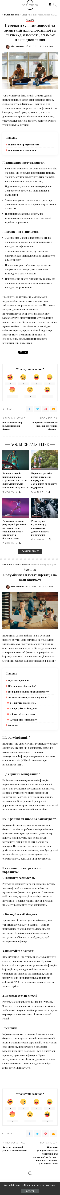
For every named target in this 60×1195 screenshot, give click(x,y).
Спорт (30, 20)
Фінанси (30, 570)
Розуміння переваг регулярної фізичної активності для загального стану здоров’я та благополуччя (14, 529)
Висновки (13, 725)
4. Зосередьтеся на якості (23, 719)
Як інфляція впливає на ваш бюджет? (28, 691)
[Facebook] (29, 409)
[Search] (54, 5)
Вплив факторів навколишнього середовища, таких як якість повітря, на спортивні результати (15, 480)
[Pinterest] (45, 409)
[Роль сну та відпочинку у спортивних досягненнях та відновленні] (44, 508)
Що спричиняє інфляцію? (22, 686)
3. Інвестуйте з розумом (22, 714)
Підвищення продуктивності (23, 144)
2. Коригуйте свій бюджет (23, 708)
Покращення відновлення (22, 150)
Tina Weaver (17, 46)
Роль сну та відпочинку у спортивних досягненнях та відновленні (40, 528)
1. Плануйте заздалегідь (23, 702)
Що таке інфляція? (18, 680)
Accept (30, 1191)
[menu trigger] (6, 5)
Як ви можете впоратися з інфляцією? (28, 697)
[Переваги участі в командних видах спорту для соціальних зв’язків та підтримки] (44, 460)
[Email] (53, 409)
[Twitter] (37, 409)
